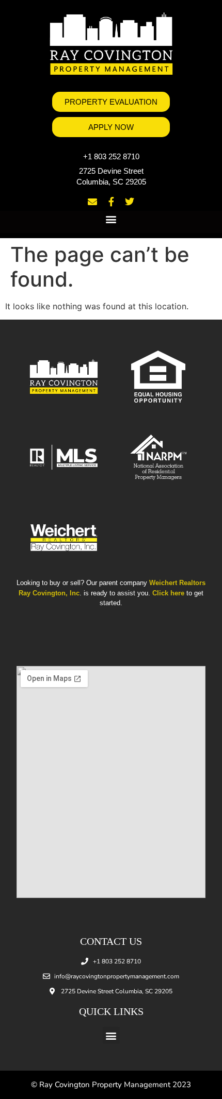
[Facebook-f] (111, 201)
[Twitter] (129, 201)
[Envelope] (92, 201)
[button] (111, 219)
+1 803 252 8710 (111, 156)
